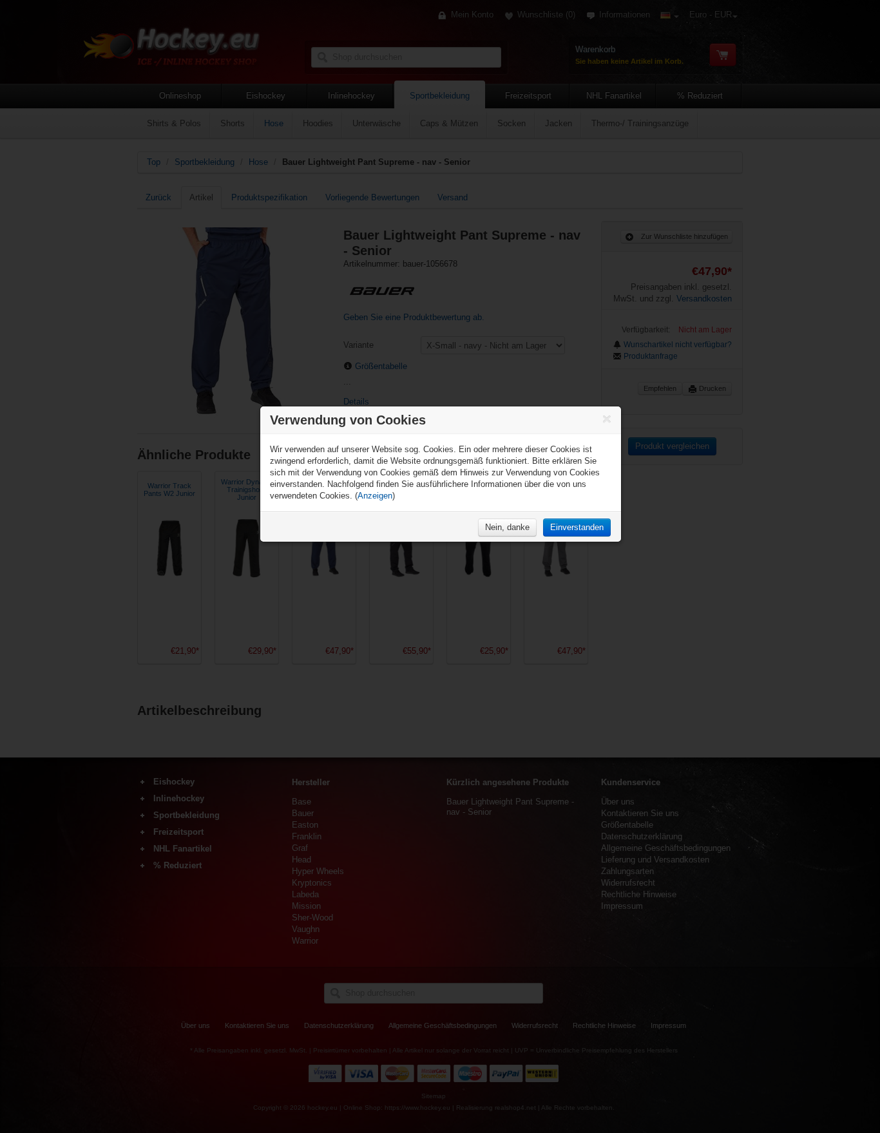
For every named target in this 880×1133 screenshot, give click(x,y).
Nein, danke (507, 527)
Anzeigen (375, 495)
